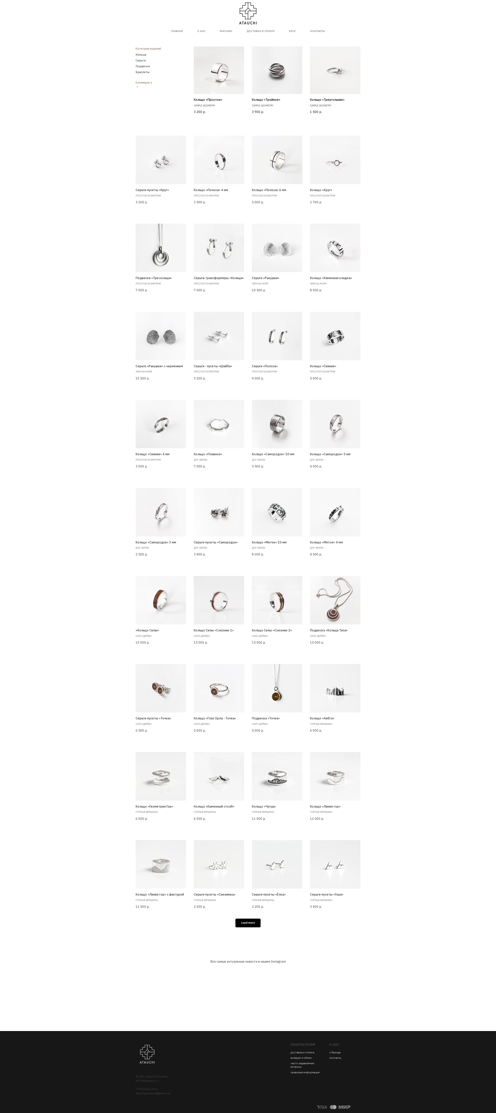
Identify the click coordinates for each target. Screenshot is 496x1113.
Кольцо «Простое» (208, 100)
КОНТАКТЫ (317, 31)
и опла (307, 1052)
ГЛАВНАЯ (177, 31)
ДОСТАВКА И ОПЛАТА (261, 31)
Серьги (141, 60)
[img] (277, 70)
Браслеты (142, 72)
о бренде (335, 1052)
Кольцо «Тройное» (266, 100)
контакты (335, 1058)
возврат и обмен (301, 1058)
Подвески (143, 66)
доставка (297, 1052)
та (312, 1052)
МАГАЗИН (226, 31)
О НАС (201, 31)
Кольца (141, 54)
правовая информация (305, 1072)
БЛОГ (292, 31)
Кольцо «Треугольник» (327, 100)
